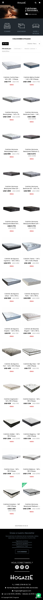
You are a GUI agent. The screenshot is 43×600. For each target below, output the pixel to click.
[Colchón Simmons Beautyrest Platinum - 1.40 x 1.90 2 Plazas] (31, 492)
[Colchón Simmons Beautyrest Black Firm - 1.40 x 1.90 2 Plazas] (11, 209)
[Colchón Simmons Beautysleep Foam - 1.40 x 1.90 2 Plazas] (11, 137)
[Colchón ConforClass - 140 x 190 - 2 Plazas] (11, 65)
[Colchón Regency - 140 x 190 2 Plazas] (31, 422)
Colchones (17, 48)
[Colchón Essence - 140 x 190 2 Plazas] (31, 387)
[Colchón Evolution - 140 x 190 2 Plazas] (11, 492)
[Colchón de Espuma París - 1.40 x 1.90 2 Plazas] (31, 281)
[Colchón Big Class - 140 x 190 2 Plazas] (31, 351)
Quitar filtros (5, 51)
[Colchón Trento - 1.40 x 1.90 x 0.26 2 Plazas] (31, 246)
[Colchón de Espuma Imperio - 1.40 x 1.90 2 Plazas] (11, 316)
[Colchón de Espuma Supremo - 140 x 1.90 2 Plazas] (11, 246)
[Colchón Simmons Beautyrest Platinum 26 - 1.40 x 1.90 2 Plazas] (31, 137)
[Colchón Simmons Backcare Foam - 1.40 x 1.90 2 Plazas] (31, 100)
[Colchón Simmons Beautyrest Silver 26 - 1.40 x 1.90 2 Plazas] (11, 174)
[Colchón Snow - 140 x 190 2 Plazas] (11, 457)
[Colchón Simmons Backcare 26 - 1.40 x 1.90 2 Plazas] (31, 174)
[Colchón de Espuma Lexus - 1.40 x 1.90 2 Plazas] (11, 281)
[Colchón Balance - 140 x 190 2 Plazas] (31, 457)
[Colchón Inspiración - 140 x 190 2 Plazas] (11, 387)
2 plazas (30, 48)
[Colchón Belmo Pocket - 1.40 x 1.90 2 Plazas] (31, 65)
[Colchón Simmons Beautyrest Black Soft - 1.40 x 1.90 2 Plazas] (31, 209)
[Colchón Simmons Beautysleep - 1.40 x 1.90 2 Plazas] (11, 100)
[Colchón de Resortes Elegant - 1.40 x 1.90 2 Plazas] (31, 316)
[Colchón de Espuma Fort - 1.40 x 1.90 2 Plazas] (11, 351)
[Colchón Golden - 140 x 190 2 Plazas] (11, 422)
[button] (36, 2)
